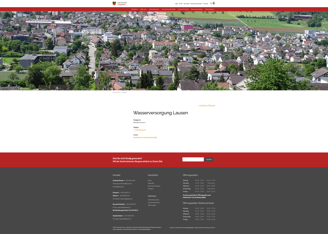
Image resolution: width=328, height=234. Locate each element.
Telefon (136, 127)
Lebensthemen (154, 9)
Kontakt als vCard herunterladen (145, 137)
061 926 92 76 (131, 204)
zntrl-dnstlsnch (123, 183)
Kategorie (137, 120)
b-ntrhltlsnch (122, 207)
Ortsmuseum (209, 9)
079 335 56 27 (140, 130)
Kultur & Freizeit (183, 9)
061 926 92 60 (130, 180)
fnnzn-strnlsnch (123, 199)
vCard (135, 135)
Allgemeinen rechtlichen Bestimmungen (126, 229)
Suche (211, 5)
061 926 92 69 (129, 216)
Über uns (143, 9)
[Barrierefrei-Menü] (214, 3)
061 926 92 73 (125, 192)
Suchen (209, 159)
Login (176, 3)
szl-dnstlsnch (123, 219)
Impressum (172, 227)
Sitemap (208, 227)
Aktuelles (134, 9)
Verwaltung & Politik (168, 9)
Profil (180, 3)
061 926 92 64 (124, 196)
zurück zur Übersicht (207, 105)
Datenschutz (179, 227)
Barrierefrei (202, 227)
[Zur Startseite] (120, 3)
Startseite (186, 3)
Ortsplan (205, 3)
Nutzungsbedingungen (144, 229)
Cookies (197, 227)
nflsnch (119, 187)
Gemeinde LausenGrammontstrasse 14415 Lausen (154, 202)
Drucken (213, 227)
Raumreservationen (196, 3)
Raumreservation (197, 9)
